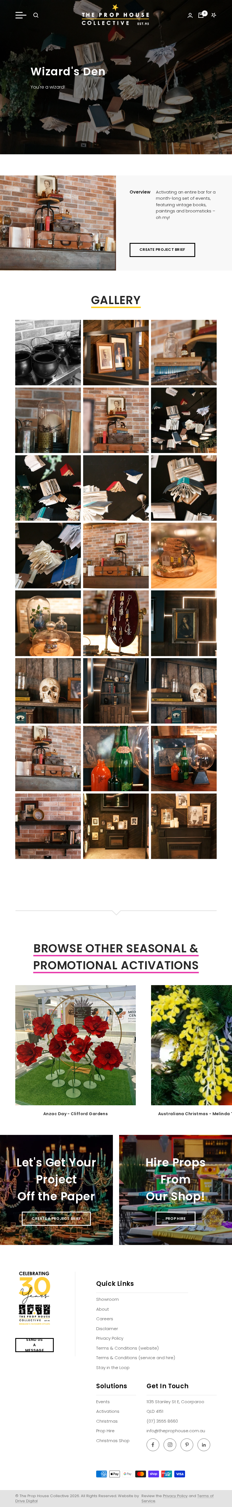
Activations (107, 1411)
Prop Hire (105, 1431)
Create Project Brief (162, 249)
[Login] (190, 15)
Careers (104, 1319)
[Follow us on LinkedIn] (203, 1444)
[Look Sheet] (214, 15)
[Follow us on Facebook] (153, 1444)
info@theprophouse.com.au (176, 1431)
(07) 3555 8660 (162, 1421)
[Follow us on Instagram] (170, 1444)
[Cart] (201, 15)
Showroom (107, 1299)
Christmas (107, 1421)
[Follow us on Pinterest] (187, 1444)
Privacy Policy (109, 1338)
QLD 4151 (155, 1411)
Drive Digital (26, 1501)
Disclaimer (107, 1329)
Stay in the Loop (113, 1367)
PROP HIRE (176, 1218)
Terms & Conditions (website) (127, 1348)
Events (103, 1402)
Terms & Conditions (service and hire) (135, 1358)
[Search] (35, 15)
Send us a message (34, 1345)
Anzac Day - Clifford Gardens (75, 1114)
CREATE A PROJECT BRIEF (56, 1218)
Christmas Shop (113, 1441)
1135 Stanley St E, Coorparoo (175, 1402)
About (102, 1309)
